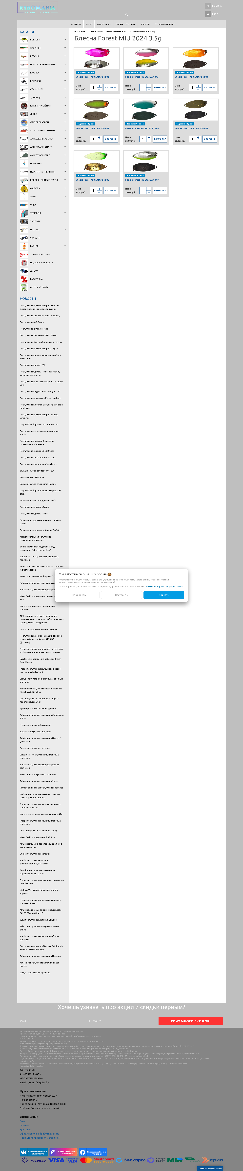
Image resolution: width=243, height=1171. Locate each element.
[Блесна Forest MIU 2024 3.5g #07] (195, 110)
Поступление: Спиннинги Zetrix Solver (38, 335)
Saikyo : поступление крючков (35, 972)
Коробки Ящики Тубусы (44, 180)
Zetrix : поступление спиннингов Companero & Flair (42, 716)
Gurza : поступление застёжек (35, 748)
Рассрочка (36, 279)
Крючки (34, 72)
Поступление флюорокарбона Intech (38, 464)
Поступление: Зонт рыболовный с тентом (41, 342)
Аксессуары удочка (41, 139)
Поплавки (36, 163)
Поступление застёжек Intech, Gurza (38, 457)
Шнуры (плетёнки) (40, 106)
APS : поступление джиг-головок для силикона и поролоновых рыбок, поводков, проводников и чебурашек (42, 619)
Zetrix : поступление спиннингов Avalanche (41, 583)
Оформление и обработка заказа (39, 1133)
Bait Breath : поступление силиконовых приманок (39, 558)
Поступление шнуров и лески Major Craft (40, 391)
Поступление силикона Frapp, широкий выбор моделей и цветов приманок (39, 307)
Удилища (35, 97)
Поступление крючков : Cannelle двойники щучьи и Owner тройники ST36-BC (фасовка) (41, 639)
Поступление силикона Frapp (34, 507)
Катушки (35, 81)
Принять (164, 595)
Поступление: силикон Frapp (34, 329)
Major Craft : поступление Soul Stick (37, 837)
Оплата (24, 1125)
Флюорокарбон (39, 122)
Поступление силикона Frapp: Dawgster (39, 348)
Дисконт (35, 271)
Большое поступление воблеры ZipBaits (40, 530)
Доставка (25, 1129)
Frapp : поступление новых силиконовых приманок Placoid (40, 901)
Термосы (35, 213)
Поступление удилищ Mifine (34, 513)
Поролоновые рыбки (42, 64)
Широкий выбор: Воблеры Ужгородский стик (40, 492)
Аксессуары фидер (41, 147)
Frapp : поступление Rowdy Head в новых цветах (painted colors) (40, 670)
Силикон (35, 48)
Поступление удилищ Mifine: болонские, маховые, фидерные (40, 373)
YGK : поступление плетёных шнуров (38, 920)
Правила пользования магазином (40, 1137)
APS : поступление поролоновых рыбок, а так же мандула (41, 845)
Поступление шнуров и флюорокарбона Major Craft (40, 357)
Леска (33, 114)
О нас (23, 1121)
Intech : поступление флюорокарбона (39, 589)
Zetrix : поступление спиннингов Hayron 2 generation (40, 740)
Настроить (121, 595)
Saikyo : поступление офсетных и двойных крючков (41, 680)
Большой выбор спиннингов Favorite (38, 484)
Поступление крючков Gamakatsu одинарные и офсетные (37, 442)
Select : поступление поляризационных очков (39, 928)
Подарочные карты (41, 262)
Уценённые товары (41, 254)
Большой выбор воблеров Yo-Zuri (37, 471)
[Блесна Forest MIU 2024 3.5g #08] (96, 161)
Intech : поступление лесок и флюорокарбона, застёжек (34, 862)
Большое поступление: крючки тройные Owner (40, 522)
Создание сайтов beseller (210, 1169)
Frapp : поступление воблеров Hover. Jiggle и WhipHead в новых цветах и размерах (41, 650)
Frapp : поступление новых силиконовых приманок (40, 822)
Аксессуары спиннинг (43, 130)
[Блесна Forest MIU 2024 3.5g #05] (96, 110)
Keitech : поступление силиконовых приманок (37, 608)
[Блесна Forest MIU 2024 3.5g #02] (96, 58)
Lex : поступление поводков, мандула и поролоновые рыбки (39, 700)
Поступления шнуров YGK (32, 365)
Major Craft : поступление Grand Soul (38, 774)
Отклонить (79, 595)
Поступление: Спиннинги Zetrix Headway (40, 315)
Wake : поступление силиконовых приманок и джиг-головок (42, 568)
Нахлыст (35, 229)
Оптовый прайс (39, 287)
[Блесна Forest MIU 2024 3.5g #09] (146, 161)
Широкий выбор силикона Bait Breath (39, 424)
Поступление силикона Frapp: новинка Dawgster (39, 416)
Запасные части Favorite (32, 477)
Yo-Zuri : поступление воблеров (36, 731)
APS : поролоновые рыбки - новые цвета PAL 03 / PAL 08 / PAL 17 (40, 911)
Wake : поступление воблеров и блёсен (39, 576)
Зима (33, 196)
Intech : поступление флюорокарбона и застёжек (39, 766)
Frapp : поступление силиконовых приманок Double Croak (42, 882)
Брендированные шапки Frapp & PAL (38, 708)
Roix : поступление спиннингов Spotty (38, 830)
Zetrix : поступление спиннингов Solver (39, 781)
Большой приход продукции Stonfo (38, 500)
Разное (34, 246)
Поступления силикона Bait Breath (37, 451)
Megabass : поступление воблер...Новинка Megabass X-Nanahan (41, 690)
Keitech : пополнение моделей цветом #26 (41, 814)
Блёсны (34, 56)
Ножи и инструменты (42, 172)
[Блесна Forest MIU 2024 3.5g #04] (195, 58)
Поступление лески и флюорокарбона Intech (39, 433)
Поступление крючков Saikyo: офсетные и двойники (41, 406)
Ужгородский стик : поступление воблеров (41, 787)
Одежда (35, 188)
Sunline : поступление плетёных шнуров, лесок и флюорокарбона (40, 796)
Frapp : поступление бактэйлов (35, 725)
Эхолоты (35, 221)
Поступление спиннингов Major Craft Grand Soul (41, 383)
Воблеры (35, 39)
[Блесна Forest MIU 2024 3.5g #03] (146, 58)
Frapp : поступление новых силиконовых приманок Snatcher (40, 806)
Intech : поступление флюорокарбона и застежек (39, 938)
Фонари (35, 238)
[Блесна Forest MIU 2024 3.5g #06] (146, 110)
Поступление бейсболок (32, 322)
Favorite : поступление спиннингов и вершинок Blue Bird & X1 (37, 872)
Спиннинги (36, 89)
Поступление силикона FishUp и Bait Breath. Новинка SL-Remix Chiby (41, 948)
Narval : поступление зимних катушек (38, 629)
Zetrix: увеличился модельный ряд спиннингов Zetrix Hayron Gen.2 (37, 548)
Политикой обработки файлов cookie (164, 586)
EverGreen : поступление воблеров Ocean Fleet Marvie (40, 660)
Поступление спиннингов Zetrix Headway (40, 398)
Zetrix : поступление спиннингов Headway (40, 956)
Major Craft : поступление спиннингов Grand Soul (41, 598)
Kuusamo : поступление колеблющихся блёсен (39, 964)
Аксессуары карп (40, 155)
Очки (33, 205)
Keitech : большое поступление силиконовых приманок (35, 538)
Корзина (217, 6)
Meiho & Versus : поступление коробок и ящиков (40, 891)
